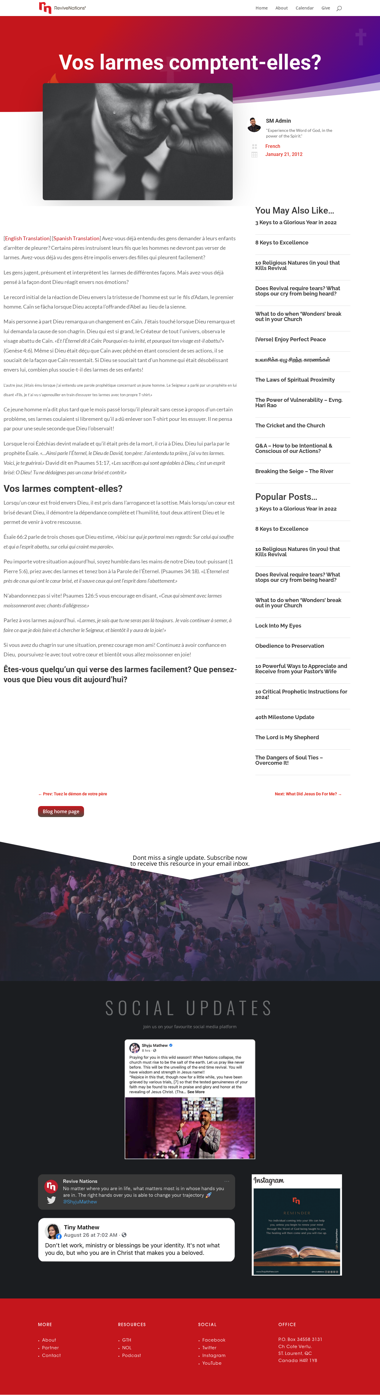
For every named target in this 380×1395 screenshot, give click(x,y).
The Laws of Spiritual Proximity (295, 380)
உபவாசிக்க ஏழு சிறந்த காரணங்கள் (292, 359)
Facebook (214, 1341)
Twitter (209, 1348)
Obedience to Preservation (289, 646)
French (272, 146)
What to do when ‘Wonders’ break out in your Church (298, 316)
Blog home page (61, 811)
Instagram (214, 1356)
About (282, 8)
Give (326, 8)
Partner (50, 1348)
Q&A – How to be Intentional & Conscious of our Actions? (293, 448)
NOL (127, 1348)
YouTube (212, 1364)
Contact (51, 1356)
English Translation (27, 238)
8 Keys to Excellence (281, 242)
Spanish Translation (76, 238)
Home (262, 8)
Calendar (305, 8)
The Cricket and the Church (290, 425)
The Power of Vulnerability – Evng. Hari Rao (299, 402)
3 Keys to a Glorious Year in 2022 (296, 222)
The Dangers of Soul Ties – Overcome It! (289, 760)
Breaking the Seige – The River (294, 471)
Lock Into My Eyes (278, 626)
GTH (126, 1341)
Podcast (131, 1356)
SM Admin (278, 121)
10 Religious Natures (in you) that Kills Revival (297, 265)
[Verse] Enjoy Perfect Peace (290, 339)
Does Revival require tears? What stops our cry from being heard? (297, 291)
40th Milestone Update (284, 717)
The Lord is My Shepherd (287, 737)
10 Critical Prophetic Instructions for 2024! (301, 694)
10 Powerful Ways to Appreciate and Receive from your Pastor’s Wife (301, 668)
